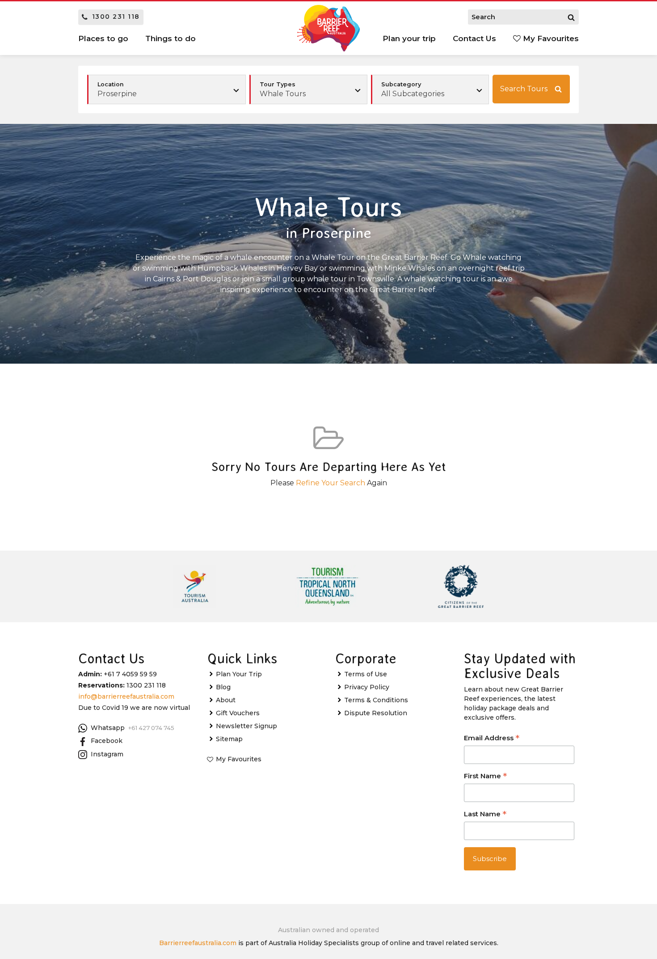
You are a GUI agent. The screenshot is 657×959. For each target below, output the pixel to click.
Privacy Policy (366, 687)
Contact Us (474, 38)
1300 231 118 (116, 17)
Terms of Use (365, 674)
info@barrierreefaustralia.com (126, 696)
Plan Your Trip (239, 674)
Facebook (106, 741)
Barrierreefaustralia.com (197, 943)
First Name (485, 777)
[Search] (571, 17)
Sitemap (229, 739)
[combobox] (308, 89)
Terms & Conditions (376, 700)
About (226, 700)
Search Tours (524, 89)
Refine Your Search (330, 483)
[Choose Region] (166, 89)
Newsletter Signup (246, 726)
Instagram (107, 754)
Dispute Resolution (375, 713)
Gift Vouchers (238, 713)
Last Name (485, 815)
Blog (223, 687)
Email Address (491, 739)
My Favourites (550, 38)
